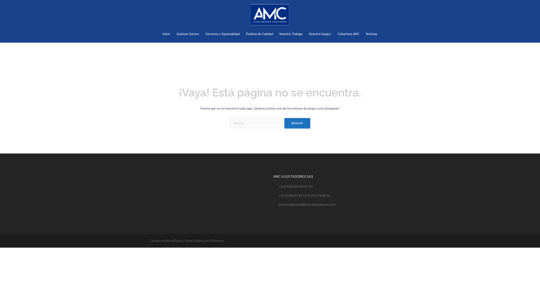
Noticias (371, 34)
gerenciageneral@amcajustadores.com (307, 204)
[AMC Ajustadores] (270, 16)
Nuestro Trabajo (290, 34)
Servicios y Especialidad (222, 34)
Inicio (166, 34)
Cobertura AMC (348, 34)
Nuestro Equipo (320, 34)
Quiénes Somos (188, 34)
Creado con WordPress (166, 241)
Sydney (199, 241)
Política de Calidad (259, 34)
